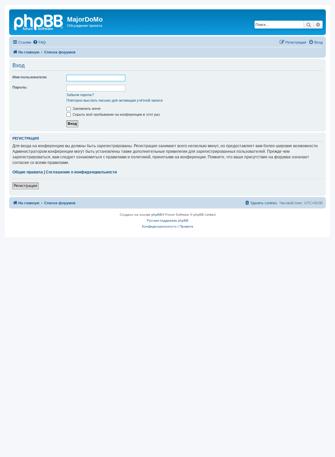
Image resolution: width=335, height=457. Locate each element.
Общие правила (27, 172)
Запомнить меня (86, 108)
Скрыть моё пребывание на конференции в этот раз (116, 114)
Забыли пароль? (80, 95)
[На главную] (39, 21)
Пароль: (19, 87)
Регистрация (25, 186)
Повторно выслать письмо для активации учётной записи (114, 100)
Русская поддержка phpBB (167, 220)
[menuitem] (39, 42)
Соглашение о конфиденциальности (81, 172)
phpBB (156, 214)
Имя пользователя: (29, 77)
